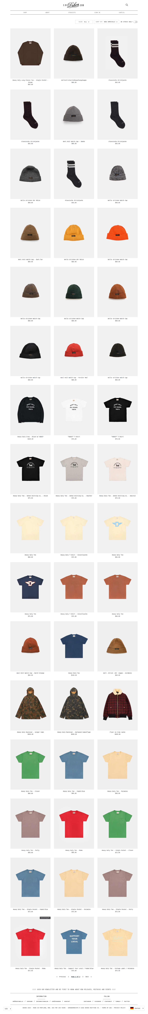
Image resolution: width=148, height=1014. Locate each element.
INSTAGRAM (87, 1001)
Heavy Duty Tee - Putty (30, 850)
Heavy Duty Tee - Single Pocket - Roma (30, 968)
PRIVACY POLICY (119, 1008)
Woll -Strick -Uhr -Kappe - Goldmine (117, 673)
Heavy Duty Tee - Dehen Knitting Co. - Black (30, 496)
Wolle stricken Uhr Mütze (30, 200)
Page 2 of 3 (75, 977)
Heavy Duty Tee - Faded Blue (74, 791)
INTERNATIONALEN (42, 1001)
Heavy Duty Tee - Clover (30, 791)
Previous (61, 977)
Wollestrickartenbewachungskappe (73, 80)
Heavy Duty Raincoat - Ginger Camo (30, 732)
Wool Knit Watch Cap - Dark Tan (30, 259)
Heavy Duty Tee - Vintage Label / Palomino (117, 968)
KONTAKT (67, 1001)
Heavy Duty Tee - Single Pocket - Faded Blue (30, 909)
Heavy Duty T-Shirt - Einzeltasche (74, 555)
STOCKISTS (72, 12)
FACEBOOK (98, 1001)
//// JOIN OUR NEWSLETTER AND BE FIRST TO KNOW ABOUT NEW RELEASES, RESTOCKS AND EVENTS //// (74, 989)
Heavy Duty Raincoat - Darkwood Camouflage (74, 732)
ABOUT (47, 12)
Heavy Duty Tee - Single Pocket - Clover (117, 850)
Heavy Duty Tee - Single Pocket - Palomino (74, 909)
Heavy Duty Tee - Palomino (117, 791)
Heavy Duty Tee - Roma (73, 850)
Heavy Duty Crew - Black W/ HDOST (30, 437)
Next (89, 977)
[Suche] (127, 5)
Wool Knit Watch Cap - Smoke (74, 141)
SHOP (25, 12)
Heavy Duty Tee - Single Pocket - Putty (117, 909)
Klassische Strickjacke (117, 80)
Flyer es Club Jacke (117, 732)
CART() (122, 12)
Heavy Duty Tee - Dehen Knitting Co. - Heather (74, 496)
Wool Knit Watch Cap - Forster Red (74, 377)
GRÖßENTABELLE (18, 1001)
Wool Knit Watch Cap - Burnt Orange (30, 673)
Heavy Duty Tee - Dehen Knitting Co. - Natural (117, 496)
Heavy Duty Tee (30, 555)
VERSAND (29, 1001)
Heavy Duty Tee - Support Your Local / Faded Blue (74, 968)
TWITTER (127, 1001)
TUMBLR (118, 1001)
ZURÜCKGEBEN (56, 1001)
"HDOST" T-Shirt (74, 437)
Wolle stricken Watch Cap (117, 200)
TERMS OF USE (107, 1008)
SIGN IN (97, 12)
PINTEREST (108, 1001)
